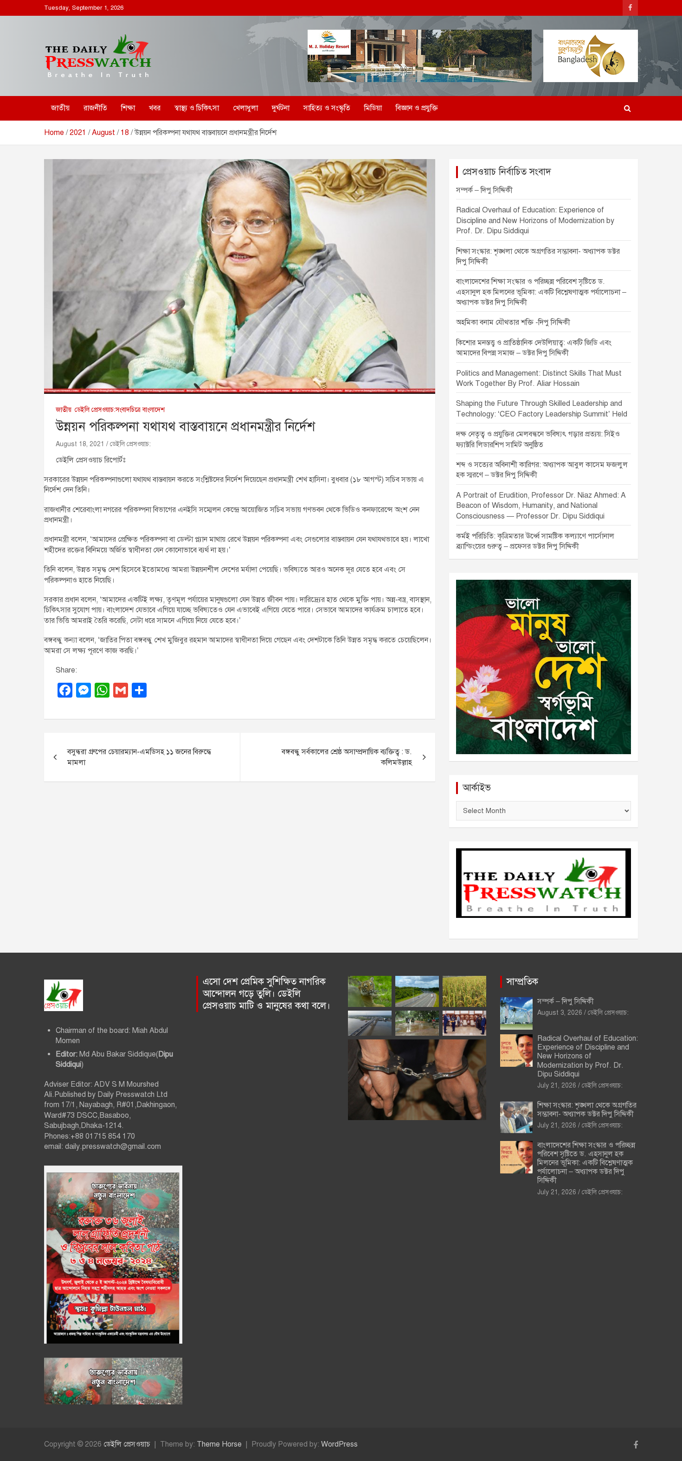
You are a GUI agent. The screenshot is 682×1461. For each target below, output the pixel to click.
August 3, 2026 (559, 1013)
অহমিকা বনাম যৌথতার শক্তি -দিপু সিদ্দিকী (513, 322)
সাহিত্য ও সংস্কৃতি (326, 108)
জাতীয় (60, 108)
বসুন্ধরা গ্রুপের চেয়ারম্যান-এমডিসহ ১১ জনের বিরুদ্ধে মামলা (139, 757)
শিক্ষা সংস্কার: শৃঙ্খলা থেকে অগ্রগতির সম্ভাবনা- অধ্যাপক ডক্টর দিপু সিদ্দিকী (587, 1110)
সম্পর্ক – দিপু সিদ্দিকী (484, 190)
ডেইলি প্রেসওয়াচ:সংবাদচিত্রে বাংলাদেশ (120, 410)
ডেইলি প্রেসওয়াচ (126, 1444)
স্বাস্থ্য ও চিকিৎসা (196, 108)
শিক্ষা (128, 108)
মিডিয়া (373, 108)
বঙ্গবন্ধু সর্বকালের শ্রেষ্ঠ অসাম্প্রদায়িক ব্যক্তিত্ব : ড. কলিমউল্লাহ (347, 757)
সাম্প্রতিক (522, 981)
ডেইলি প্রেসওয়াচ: (130, 444)
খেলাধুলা (245, 108)
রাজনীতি (95, 108)
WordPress (339, 1444)
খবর (155, 108)
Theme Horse (219, 1444)
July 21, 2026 (556, 1085)
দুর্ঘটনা (281, 108)
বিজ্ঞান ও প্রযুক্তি (417, 108)
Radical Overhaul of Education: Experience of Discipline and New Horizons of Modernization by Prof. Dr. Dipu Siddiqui (535, 220)
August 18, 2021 (80, 444)
